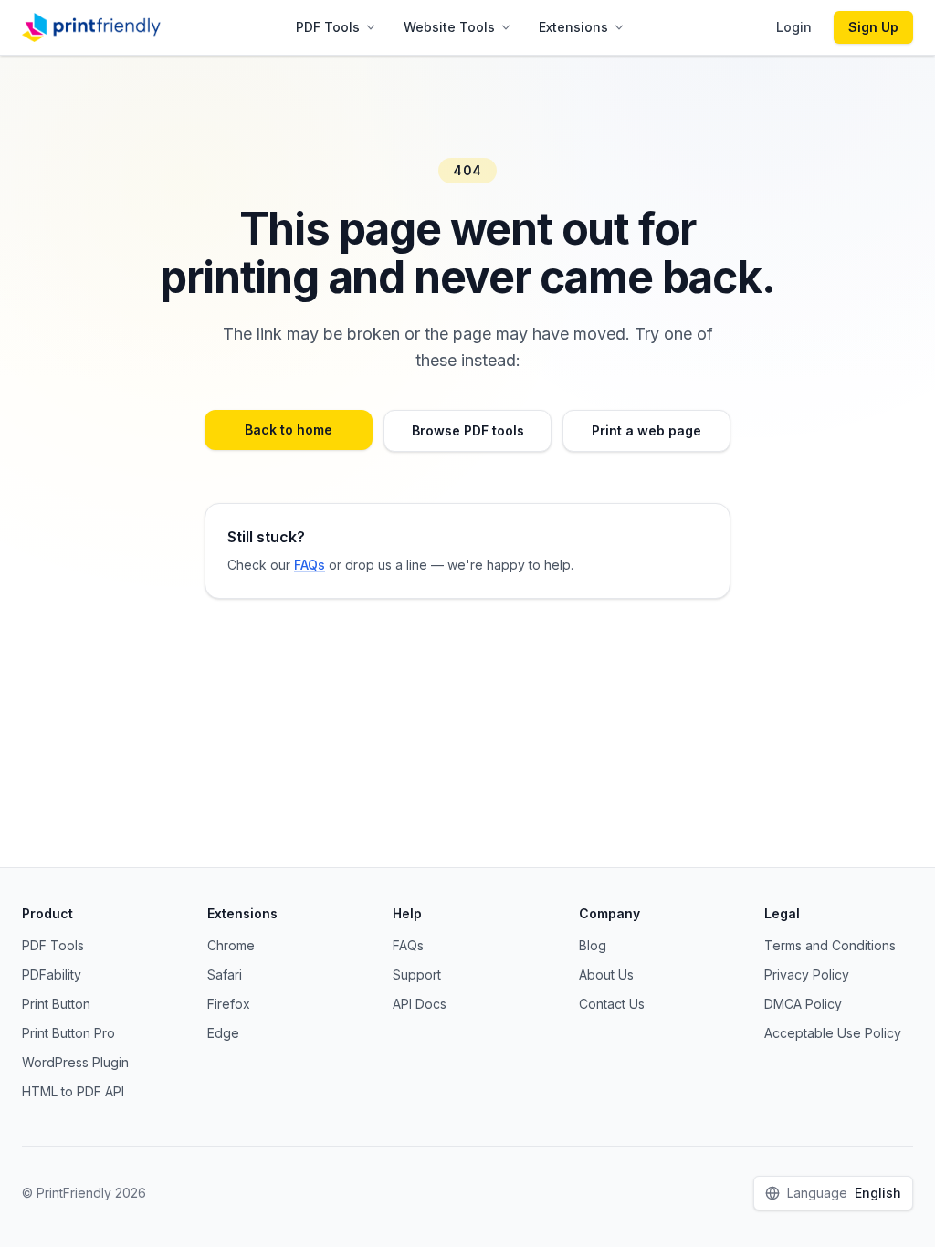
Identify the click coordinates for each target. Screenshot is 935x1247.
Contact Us (612, 1003)
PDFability (51, 974)
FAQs (309, 564)
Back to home (288, 429)
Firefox (228, 1003)
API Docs (419, 1003)
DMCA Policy (803, 1003)
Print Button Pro (68, 1033)
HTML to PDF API (73, 1091)
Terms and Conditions (830, 945)
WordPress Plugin (75, 1062)
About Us (606, 974)
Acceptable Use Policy (832, 1033)
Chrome (231, 945)
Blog (592, 945)
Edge (223, 1033)
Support (417, 974)
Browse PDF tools (468, 430)
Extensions (573, 27)
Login (794, 27)
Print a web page (646, 430)
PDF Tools (328, 27)
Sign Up (873, 27)
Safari (224, 974)
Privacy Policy (806, 974)
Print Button (56, 1003)
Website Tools (449, 27)
